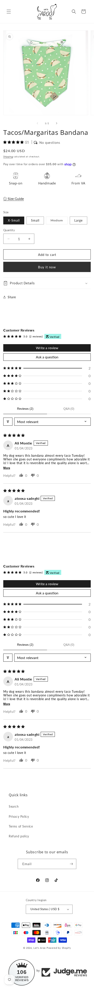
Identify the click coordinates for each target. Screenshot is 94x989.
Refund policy (19, 836)
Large (78, 220)
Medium (59, 221)
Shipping (8, 156)
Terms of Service (21, 826)
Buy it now (47, 267)
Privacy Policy (19, 816)
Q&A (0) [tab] (68, 408)
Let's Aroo (39, 947)
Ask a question (47, 357)
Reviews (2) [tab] (25, 408)
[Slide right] (56, 123)
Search (14, 806)
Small (35, 220)
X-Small (14, 220)
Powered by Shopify (59, 947)
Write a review (47, 348)
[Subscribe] (71, 864)
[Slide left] (37, 123)
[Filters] (7, 422)
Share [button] (12, 297)
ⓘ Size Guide (13, 198)
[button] (9, 11)
